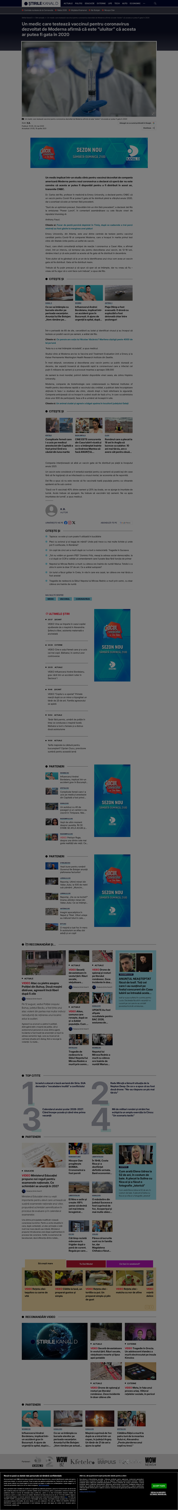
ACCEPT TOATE (159, 1486)
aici (66, 1497)
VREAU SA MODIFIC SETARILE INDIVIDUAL (158, 1493)
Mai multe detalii (44, 1485)
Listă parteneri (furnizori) (88, 1492)
